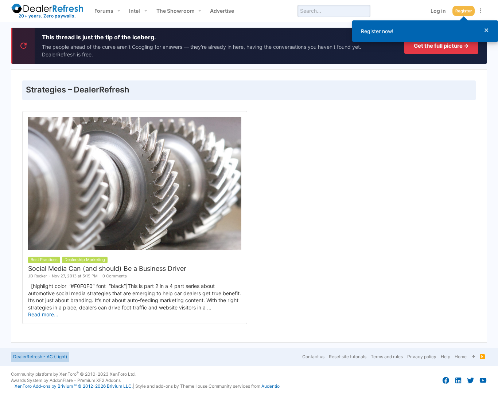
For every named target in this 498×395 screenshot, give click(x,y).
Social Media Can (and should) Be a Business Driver (107, 268)
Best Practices (44, 259)
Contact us (313, 356)
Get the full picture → (441, 45)
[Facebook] (446, 380)
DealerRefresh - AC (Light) (40, 356)
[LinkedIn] (458, 380)
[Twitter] (471, 380)
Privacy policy (421, 356)
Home (461, 356)
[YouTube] (483, 380)
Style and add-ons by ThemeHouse (171, 386)
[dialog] (425, 31)
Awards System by (66, 380)
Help (445, 356)
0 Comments (114, 276)
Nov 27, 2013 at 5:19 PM (75, 276)
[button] (118, 11)
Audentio (270, 386)
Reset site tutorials (347, 356)
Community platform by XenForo (73, 374)
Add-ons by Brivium (74, 386)
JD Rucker (37, 276)
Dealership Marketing (85, 259)
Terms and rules (387, 356)
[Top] (473, 357)
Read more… (43, 314)
